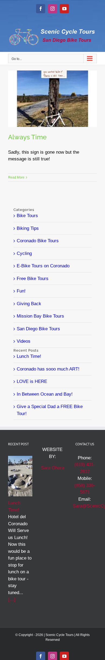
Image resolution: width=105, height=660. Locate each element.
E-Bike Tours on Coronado (43, 265)
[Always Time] (52, 98)
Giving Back (29, 303)
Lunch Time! (29, 356)
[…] (11, 599)
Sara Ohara (52, 467)
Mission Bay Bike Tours (40, 316)
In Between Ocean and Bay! (45, 394)
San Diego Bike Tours (38, 328)
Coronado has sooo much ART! (48, 369)
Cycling (24, 253)
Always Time (27, 137)
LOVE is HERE (32, 381)
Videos (23, 341)
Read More (16, 177)
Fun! (21, 291)
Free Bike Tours (32, 278)
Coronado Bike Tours (38, 240)
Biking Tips (28, 228)
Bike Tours (27, 215)
